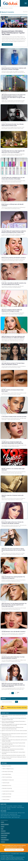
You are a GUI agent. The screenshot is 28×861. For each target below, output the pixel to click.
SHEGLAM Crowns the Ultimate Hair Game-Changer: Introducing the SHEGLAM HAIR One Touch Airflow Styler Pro (13, 685)
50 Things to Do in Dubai (15, 815)
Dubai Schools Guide (5, 814)
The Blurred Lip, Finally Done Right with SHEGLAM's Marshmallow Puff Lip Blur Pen (12, 442)
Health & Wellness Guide (5, 815)
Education (3, 831)
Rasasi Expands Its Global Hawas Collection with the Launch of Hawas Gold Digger (14, 68)
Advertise (8, 807)
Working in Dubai (21, 812)
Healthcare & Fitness (6, 793)
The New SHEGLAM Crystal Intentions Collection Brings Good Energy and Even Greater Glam (14, 231)
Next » (18, 693)
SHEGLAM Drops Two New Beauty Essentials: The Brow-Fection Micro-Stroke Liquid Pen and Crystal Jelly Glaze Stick (14, 605)
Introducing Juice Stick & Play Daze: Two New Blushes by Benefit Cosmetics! (13, 657)
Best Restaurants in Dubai (6, 817)
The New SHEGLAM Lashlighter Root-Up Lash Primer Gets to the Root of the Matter (13, 178)
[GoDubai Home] (10, 3)
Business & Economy (6, 785)
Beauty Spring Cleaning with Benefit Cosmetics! (14, 257)
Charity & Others (5, 799)
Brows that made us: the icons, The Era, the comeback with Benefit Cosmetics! (12, 522)
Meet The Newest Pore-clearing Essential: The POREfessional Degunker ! (13, 577)
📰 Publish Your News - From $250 (14, 849)
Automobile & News (6, 774)
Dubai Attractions (20, 807)
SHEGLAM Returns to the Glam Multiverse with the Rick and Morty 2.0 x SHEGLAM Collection (13, 337)
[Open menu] (25, 3)
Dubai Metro (13, 807)
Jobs (2, 828)
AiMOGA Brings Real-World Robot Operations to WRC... (14, 755)
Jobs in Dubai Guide (15, 817)
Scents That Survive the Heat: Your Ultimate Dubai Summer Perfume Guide (13, 125)
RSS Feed (20, 805)
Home (2, 8)
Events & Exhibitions (6, 796)
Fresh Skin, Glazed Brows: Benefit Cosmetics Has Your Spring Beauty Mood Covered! (14, 283)
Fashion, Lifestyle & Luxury (8, 768)
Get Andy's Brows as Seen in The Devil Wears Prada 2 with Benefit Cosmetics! (13, 364)
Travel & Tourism (5, 782)
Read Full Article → (7, 44)
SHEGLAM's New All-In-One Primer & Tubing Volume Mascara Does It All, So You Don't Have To (13, 550)
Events (2, 826)
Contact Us (15, 805)
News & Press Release (5, 833)
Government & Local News (8, 791)
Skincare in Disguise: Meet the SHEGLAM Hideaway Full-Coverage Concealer (12, 310)
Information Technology (7, 771)
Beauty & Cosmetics (6, 765)
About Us (2, 805)
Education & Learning (7, 788)
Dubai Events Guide (13, 814)
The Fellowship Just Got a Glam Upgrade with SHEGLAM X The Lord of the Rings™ (13, 151)
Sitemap (8, 808)
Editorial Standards (8, 805)
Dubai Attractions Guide (12, 812)
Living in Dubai (4, 812)
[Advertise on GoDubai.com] (14, 707)
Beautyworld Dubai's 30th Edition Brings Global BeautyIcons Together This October (13, 32)
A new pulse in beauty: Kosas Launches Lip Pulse (14, 416)
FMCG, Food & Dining (7, 777)
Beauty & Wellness (4, 824)
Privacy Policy (3, 807)
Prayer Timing (3, 808)
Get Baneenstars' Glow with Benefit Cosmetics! (13, 631)
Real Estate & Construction (8, 779)
